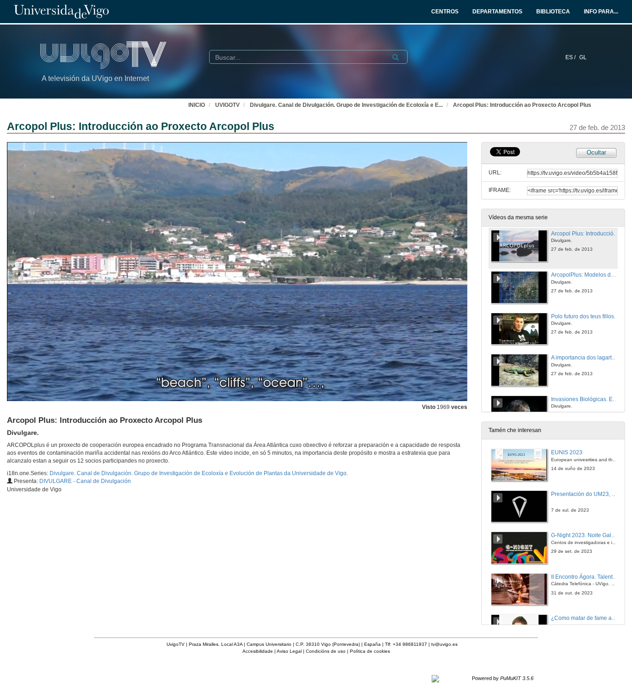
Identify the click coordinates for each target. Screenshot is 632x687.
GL (583, 57)
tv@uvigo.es (444, 644)
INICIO (196, 105)
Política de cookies (370, 651)
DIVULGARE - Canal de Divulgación (85, 481)
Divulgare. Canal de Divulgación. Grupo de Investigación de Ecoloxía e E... (346, 105)
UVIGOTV (227, 105)
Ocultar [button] (596, 152)
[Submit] (396, 57)
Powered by (502, 678)
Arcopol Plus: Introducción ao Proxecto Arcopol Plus (522, 105)
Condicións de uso (326, 651)
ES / (571, 57)
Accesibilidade (257, 651)
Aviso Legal (289, 651)
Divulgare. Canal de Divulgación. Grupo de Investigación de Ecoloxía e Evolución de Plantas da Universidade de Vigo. (199, 473)
